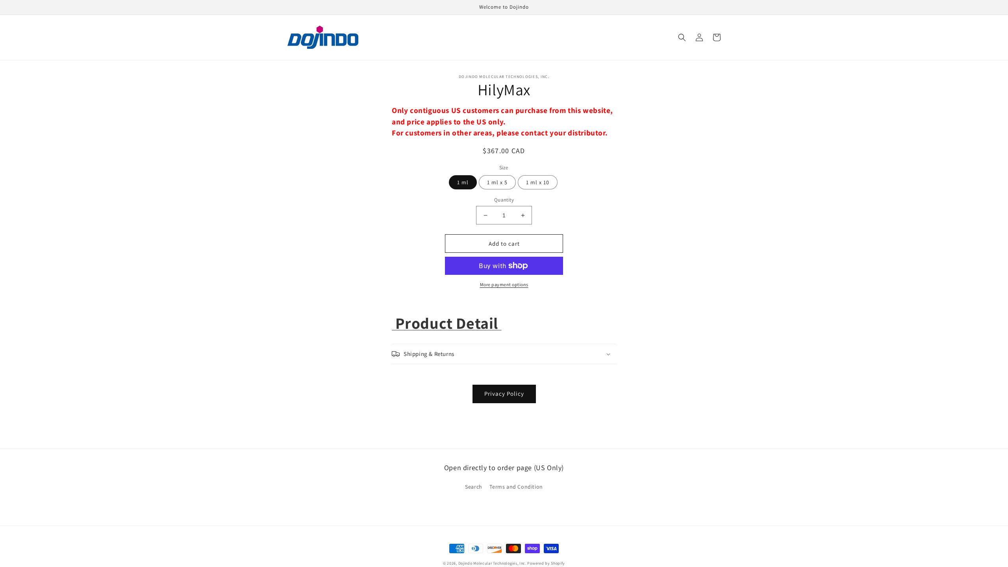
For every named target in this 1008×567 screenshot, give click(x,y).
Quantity (504, 199)
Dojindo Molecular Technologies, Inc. (492, 563)
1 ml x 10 (537, 182)
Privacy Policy (504, 393)
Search (473, 486)
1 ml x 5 (497, 182)
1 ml (463, 182)
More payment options (504, 284)
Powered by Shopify (546, 563)
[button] (682, 37)
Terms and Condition (516, 486)
